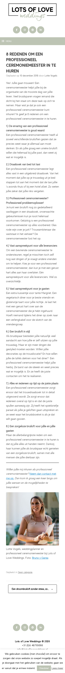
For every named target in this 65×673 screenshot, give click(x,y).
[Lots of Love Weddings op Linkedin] (40, 29)
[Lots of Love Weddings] (32, 12)
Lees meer (57, 668)
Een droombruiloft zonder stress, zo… (32, 588)
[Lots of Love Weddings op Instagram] (24, 29)
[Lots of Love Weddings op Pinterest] (32, 29)
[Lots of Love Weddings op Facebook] (16, 29)
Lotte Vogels (51, 75)
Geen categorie (25, 572)
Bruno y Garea (40, 557)
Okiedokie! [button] (44, 668)
